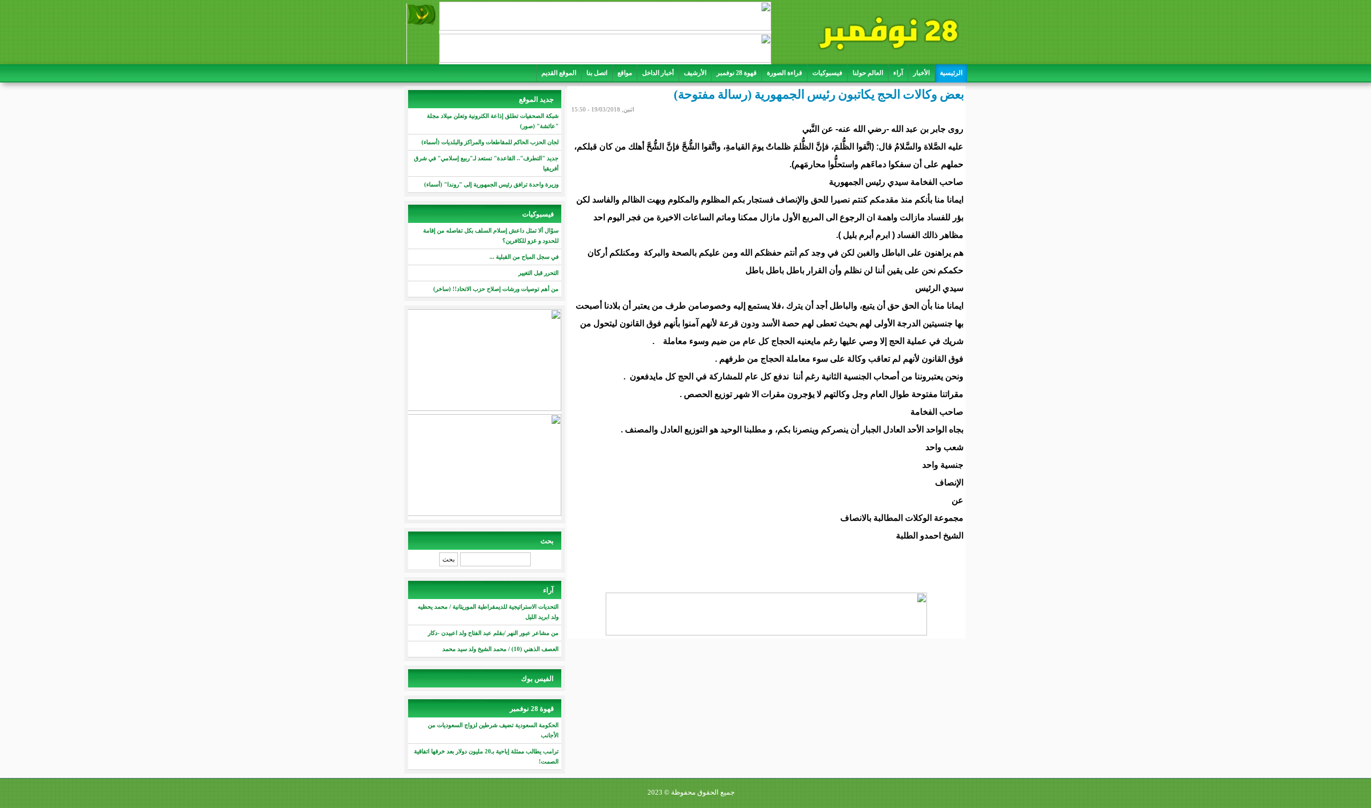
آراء (898, 73)
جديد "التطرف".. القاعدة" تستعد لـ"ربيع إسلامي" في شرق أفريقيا (486, 163)
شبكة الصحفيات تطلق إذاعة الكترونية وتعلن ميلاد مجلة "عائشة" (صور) (493, 121)
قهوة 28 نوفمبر (737, 73)
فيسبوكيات (827, 73)
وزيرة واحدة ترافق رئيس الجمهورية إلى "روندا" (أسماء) (491, 184)
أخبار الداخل (658, 73)
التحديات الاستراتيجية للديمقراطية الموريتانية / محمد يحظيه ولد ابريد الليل (488, 611)
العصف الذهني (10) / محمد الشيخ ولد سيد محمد (500, 649)
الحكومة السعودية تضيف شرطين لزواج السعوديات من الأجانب (493, 730)
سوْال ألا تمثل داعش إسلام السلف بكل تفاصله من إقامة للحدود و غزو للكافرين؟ (491, 235)
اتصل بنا (596, 73)
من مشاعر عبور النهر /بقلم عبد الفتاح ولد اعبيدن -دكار (493, 633)
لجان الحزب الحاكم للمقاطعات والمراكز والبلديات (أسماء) (490, 142)
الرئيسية (951, 73)
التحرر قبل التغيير (538, 273)
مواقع (624, 73)
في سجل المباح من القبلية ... (524, 256)
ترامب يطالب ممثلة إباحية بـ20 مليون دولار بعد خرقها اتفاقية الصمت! (486, 756)
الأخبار (921, 73)
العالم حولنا (868, 73)
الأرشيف (695, 73)
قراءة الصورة (784, 73)
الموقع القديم (558, 73)
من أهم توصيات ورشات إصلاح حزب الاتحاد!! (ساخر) (496, 289)
